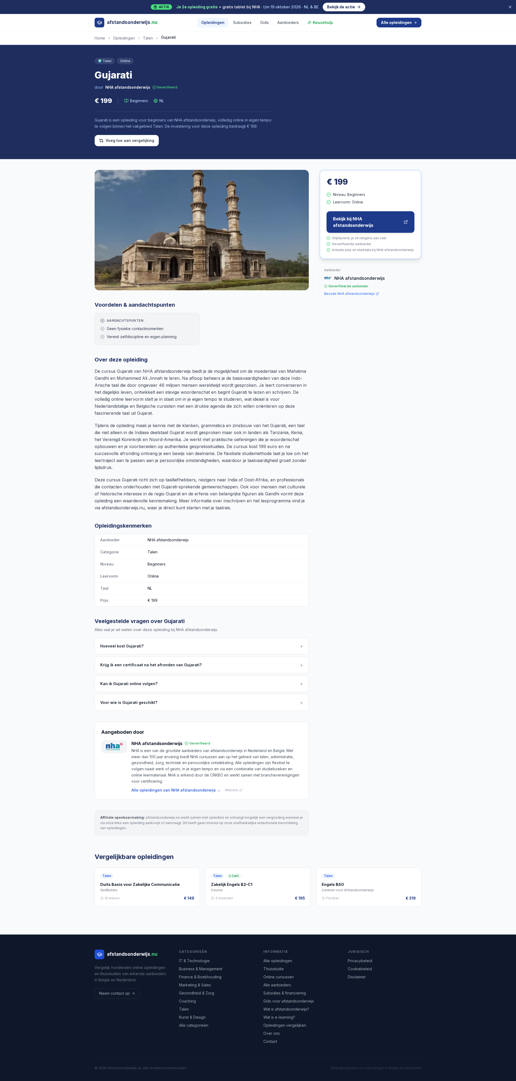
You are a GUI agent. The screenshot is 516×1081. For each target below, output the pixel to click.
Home (100, 38)
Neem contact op (114, 993)
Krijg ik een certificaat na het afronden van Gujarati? (201, 665)
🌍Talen (105, 61)
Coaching (187, 1001)
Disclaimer (357, 977)
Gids (264, 22)
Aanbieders (288, 22)
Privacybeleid (360, 960)
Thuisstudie (273, 969)
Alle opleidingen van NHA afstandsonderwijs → (176, 790)
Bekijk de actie (341, 7)
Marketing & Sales (195, 985)
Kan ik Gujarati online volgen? (201, 684)
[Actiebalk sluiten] (510, 7)
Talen (148, 38)
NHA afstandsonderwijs (127, 87)
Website (231, 790)
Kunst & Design (192, 1017)
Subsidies (242, 22)
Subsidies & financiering (284, 993)
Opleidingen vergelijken (284, 1025)
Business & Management (200, 969)
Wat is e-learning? (279, 1017)
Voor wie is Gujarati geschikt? (201, 702)
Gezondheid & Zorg (196, 993)
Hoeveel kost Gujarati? (201, 646)
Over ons (271, 1033)
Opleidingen (212, 22)
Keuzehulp (323, 22)
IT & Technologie (194, 960)
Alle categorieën (193, 1025)
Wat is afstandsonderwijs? (286, 1009)
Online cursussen (278, 977)
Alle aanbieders (277, 985)
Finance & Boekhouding (200, 977)
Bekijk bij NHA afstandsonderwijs (353, 222)
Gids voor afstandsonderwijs (288, 1001)
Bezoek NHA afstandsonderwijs (349, 294)
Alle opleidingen (396, 22)
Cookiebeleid (360, 969)
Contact (270, 1041)
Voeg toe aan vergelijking (130, 140)
